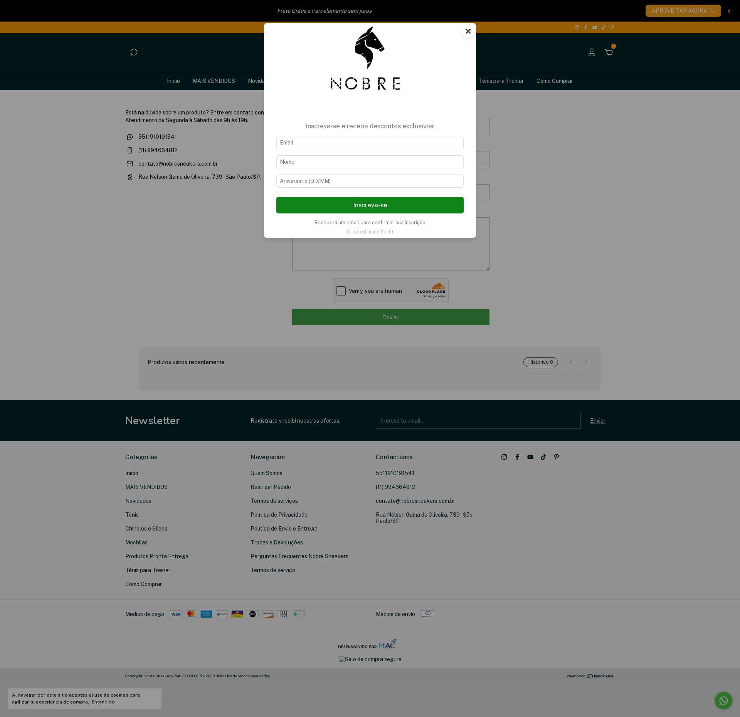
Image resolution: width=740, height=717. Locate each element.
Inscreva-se (370, 205)
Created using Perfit (370, 232)
